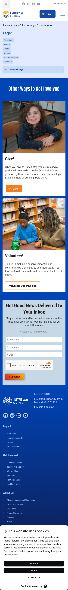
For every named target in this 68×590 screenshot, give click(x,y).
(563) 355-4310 (58, 3)
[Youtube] (38, 4)
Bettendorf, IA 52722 (45, 402)
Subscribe (15, 376)
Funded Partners (11, 57)
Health (6, 48)
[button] (62, 14)
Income (7, 44)
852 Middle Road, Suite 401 (49, 399)
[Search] (6, 4)
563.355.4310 (42, 394)
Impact (7, 53)
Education (8, 40)
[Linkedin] (33, 4)
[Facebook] (24, 4)
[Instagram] (28, 4)
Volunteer (8, 61)
